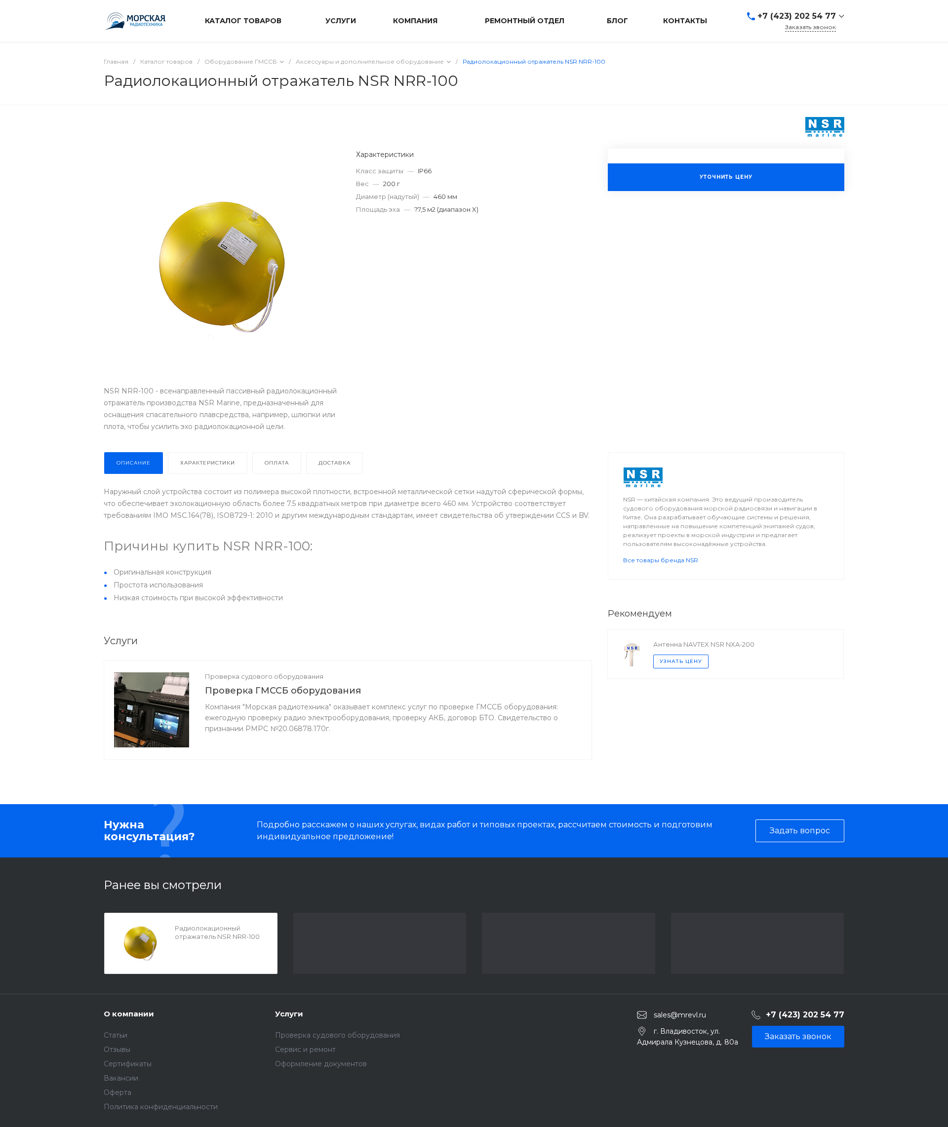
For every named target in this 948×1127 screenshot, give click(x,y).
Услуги (289, 1013)
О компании (129, 1013)
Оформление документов (321, 1063)
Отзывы (117, 1049)
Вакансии (121, 1078)
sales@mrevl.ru (680, 1014)
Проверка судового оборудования (264, 676)
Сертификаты (128, 1063)
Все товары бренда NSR (660, 560)
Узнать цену (681, 661)
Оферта (117, 1092)
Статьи (115, 1035)
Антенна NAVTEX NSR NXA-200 (703, 644)
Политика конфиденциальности (161, 1106)
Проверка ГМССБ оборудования (283, 690)
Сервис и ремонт (305, 1049)
